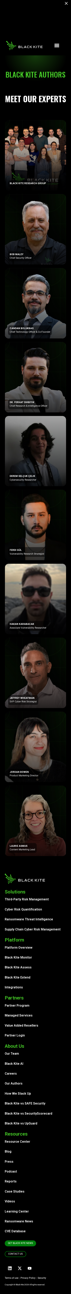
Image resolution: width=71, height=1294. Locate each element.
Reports (11, 1181)
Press (9, 1161)
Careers (11, 1073)
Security (42, 1278)
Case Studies (14, 1191)
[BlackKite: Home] (24, 45)
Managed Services (19, 1015)
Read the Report (35, 30)
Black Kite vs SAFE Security (25, 1103)
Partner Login (15, 1035)
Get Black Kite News (20, 1243)
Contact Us (15, 1253)
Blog (8, 1151)
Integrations (14, 987)
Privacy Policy (28, 1278)
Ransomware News (19, 1221)
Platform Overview (18, 947)
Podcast (11, 1171)
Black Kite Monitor (18, 957)
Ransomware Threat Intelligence (29, 919)
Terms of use (11, 1278)
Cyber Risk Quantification (23, 909)
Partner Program (17, 1005)
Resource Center (17, 1141)
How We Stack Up (18, 1093)
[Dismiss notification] (67, 4)
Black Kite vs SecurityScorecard (28, 1113)
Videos (10, 1201)
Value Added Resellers (21, 1025)
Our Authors (13, 1083)
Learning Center (17, 1211)
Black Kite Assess (18, 967)
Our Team (12, 1053)
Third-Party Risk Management (27, 899)
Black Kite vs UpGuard (21, 1123)
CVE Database (15, 1231)
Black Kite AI (14, 1064)
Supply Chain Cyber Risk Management (33, 929)
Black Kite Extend (17, 977)
